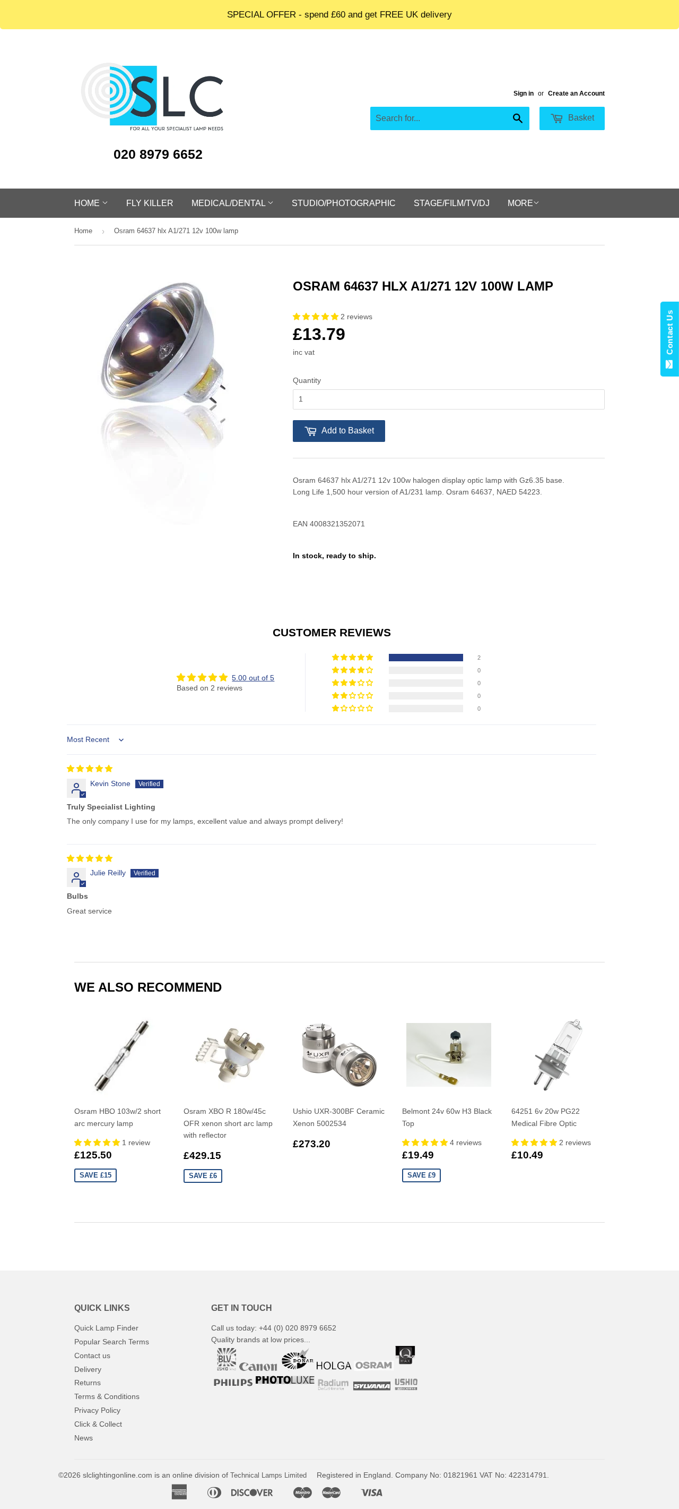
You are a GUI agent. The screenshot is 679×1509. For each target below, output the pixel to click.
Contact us (92, 1355)
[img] (89, 768)
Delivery (87, 1369)
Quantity (307, 380)
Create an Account (576, 93)
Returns (87, 1382)
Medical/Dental (229, 203)
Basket (580, 117)
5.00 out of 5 (253, 677)
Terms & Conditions (107, 1396)
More (520, 203)
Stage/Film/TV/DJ (452, 203)
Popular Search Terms (111, 1341)
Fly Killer (149, 203)
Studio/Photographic (344, 203)
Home (88, 203)
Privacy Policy (97, 1410)
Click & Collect (98, 1424)
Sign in (523, 93)
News (83, 1438)
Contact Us (669, 335)
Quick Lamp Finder (106, 1328)
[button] (317, 316)
